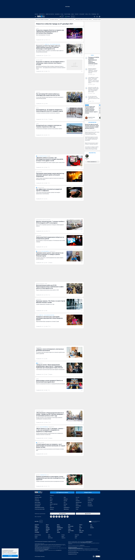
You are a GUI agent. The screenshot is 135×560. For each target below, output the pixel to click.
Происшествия (78, 502)
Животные (52, 507)
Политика (78, 500)
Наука (65, 505)
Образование (66, 509)
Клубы (86, 14)
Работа (77, 504)
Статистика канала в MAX (40, 509)
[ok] (56, 517)
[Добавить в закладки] (81, 39)
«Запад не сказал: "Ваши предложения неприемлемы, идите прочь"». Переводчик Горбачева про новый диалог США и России (49, 366)
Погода (61, 14)
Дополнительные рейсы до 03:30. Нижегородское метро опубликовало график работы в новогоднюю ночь (50, 287)
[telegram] (51, 517)
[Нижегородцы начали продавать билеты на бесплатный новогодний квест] (74, 383)
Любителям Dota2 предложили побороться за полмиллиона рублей (50, 237)
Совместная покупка (50, 14)
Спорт (89, 497)
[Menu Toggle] (35, 16)
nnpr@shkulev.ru (82, 545)
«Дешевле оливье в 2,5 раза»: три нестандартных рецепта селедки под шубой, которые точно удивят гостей (49, 159)
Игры (90, 14)
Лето (65, 502)
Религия (77, 507)
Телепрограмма (67, 14)
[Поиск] (94, 16)
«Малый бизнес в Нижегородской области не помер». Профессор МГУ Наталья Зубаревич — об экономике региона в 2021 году (50, 414)
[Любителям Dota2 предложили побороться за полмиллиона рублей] (74, 240)
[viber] (59, 517)
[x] (65, 517)
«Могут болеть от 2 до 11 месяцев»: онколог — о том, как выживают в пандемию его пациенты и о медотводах (50, 430)
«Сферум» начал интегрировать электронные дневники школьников (50, 349)
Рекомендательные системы (72, 554)
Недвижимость (42, 14)
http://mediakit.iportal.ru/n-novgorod (86, 542)
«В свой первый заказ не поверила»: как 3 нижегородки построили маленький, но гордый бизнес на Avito (50, 446)
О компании (37, 500)
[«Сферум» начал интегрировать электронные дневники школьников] (74, 352)
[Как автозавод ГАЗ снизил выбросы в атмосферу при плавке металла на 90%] (74, 97)
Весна (51, 500)
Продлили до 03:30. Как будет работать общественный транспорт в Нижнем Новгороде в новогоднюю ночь (48, 47)
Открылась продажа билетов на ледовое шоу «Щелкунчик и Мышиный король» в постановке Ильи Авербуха (50, 31)
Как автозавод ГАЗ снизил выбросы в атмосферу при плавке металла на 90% (48, 94)
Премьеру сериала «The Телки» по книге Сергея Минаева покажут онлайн (50, 301)
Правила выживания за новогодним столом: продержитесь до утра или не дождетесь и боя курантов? (50, 478)
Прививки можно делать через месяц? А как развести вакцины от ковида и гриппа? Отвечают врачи (49, 254)
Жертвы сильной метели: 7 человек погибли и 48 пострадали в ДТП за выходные (50, 222)
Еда (50, 505)
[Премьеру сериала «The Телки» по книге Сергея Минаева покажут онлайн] (74, 304)
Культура (65, 500)
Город (51, 502)
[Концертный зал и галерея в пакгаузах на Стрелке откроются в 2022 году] (74, 128)
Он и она (77, 497)
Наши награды (37, 502)
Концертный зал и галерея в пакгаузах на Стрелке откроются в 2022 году (48, 126)
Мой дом (65, 504)
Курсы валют (81, 14)
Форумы (36, 14)
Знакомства (57, 14)
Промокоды (93, 14)
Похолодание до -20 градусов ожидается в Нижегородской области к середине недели (49, 110)
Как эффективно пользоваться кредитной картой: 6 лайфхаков (49, 189)
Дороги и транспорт (53, 504)
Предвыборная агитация (39, 507)
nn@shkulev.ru (46, 549)
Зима (65, 497)
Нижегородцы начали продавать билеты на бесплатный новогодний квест (49, 381)
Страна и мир (90, 500)
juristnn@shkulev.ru (59, 550)
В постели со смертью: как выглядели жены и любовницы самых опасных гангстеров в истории (50, 63)
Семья (77, 509)
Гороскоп (76, 14)
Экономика (90, 504)
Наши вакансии (38, 504)
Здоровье (52, 509)
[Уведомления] (97, 16)
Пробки (68, 16)
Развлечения (78, 505)
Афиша (72, 14)
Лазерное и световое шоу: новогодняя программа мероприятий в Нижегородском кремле (49, 318)
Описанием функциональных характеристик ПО (75, 548)
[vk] (54, 517)
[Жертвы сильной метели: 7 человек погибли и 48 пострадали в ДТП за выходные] (74, 224)
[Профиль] (99, 16)
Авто (51, 497)
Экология (89, 502)
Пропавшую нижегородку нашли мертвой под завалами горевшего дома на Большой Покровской (50, 175)
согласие (6, 553)
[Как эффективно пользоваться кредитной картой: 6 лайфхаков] (74, 192)
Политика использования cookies (73, 552)
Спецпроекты (90, 505)
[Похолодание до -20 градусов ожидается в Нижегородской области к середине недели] (74, 113)
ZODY (98, 14)
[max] (62, 517)
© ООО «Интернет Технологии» (40, 556)
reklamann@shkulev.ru (89, 541)
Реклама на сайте (38, 497)
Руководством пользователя (72, 547)
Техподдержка (37, 505)
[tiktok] (67, 517)
